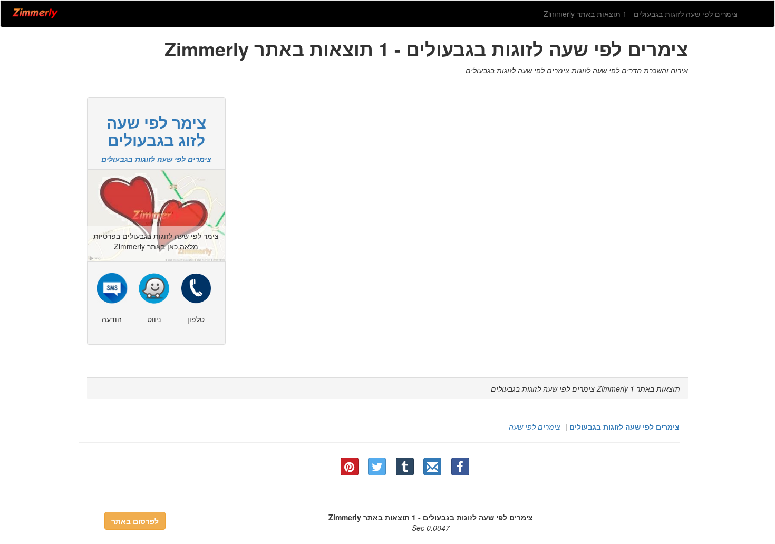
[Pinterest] (350, 466)
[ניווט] (154, 286)
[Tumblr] (405, 466)
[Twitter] (377, 466)
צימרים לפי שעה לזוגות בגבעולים (624, 426)
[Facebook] (460, 466)
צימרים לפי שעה (534, 426)
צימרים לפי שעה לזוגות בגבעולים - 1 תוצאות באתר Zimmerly (641, 13)
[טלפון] (196, 286)
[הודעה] (112, 286)
